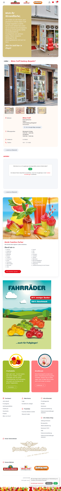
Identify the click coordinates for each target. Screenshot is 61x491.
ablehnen (49, 483)
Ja (30, 169)
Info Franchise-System (12, 271)
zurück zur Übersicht (11, 150)
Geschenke (5, 411)
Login (23, 401)
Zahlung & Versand (45, 420)
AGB (42, 430)
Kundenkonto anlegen (27, 403)
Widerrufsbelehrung (46, 425)
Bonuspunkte (44, 423)
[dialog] (45, 481)
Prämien (5, 413)
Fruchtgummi (6, 403)
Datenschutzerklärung (46, 408)
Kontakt (43, 403)
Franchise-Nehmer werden (28, 411)
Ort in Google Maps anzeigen (33, 127)
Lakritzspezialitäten (7, 406)
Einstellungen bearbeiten (37, 483)
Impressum (43, 406)
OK (55, 483)
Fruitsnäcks (11, 387)
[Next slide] (55, 84)
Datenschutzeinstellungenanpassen (47, 411)
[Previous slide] (6, 84)
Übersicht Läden (26, 414)
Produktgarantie (45, 401)
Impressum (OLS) (45, 428)
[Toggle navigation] (4, 2)
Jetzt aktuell (6, 401)
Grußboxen (39, 385)
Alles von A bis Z (7, 416)
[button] (48, 54)
